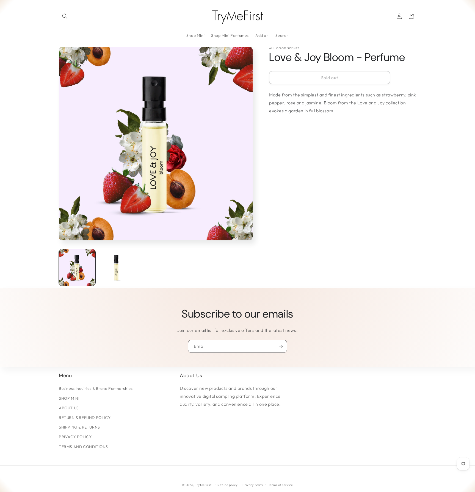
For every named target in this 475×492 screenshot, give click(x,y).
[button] (65, 16)
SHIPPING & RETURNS (79, 427)
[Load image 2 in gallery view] (116, 267)
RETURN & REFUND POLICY (85, 417)
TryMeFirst (203, 485)
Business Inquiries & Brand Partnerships (95, 388)
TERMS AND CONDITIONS (83, 446)
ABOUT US (69, 407)
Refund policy (227, 485)
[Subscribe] (281, 346)
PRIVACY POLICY (75, 436)
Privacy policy (252, 485)
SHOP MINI (69, 398)
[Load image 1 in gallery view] (77, 267)
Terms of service (280, 485)
